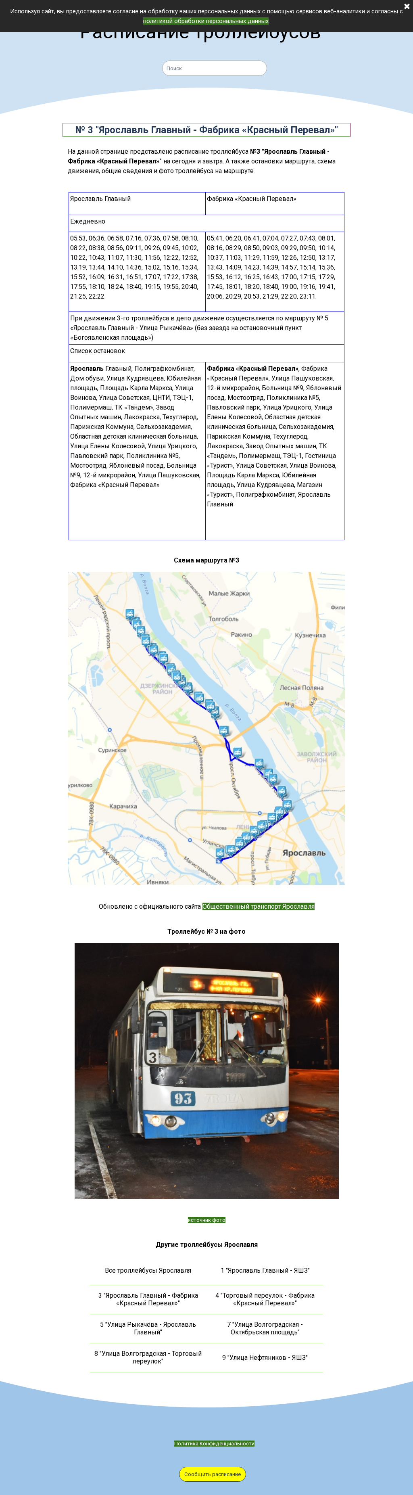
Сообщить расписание (212, 1474)
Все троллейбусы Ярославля (148, 1270)
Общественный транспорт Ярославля (258, 906)
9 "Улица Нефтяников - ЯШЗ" (265, 1357)
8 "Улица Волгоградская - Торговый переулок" (148, 1357)
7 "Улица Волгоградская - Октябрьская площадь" (265, 1328)
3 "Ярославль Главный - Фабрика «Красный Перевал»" (148, 1299)
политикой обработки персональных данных (206, 21)
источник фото (206, 1220)
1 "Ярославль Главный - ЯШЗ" (265, 1270)
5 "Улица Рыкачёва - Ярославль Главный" (148, 1328)
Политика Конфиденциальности (214, 1444)
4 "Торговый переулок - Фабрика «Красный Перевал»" (265, 1299)
